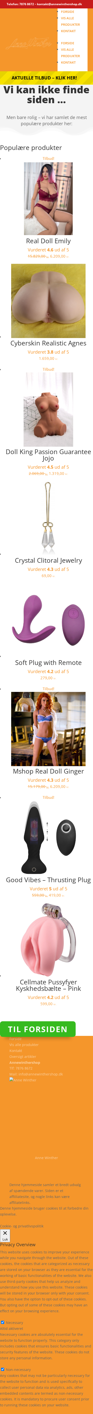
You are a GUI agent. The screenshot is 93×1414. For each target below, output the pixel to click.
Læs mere (31, 1214)
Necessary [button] (8, 1316)
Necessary (14, 1322)
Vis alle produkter (24, 1044)
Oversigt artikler (22, 1056)
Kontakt (68, 31)
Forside (67, 11)
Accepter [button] (33, 1220)
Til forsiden (38, 1029)
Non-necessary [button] (12, 1364)
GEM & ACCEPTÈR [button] (14, 1411)
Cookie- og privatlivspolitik (31, 1173)
